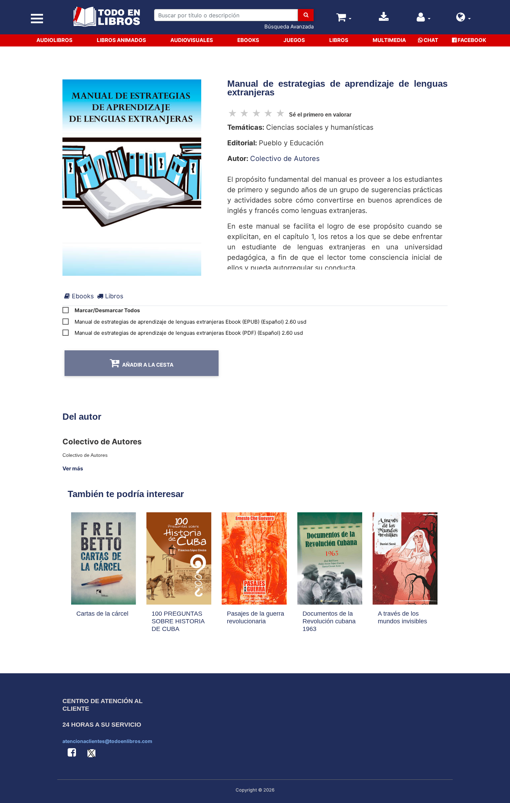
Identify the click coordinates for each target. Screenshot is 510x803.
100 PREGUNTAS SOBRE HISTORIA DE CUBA (178, 621)
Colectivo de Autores (285, 158)
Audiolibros (54, 40)
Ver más (72, 468)
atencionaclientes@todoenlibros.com (107, 741)
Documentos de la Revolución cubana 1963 (329, 621)
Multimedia (389, 40)
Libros (338, 40)
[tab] (79, 296)
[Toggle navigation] (36, 18)
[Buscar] (306, 15)
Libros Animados (121, 40)
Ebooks (248, 40)
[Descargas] (384, 19)
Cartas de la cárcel (102, 613)
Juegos (294, 40)
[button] (463, 19)
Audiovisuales (191, 40)
